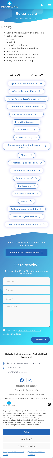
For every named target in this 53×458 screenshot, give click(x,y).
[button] (49, 404)
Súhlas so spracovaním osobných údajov (26, 398)
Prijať (26, 432)
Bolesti (19, 18)
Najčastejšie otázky (26, 386)
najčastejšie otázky (26, 271)
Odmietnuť (26, 439)
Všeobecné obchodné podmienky (26, 394)
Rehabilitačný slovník (26, 390)
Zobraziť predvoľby (26, 446)
